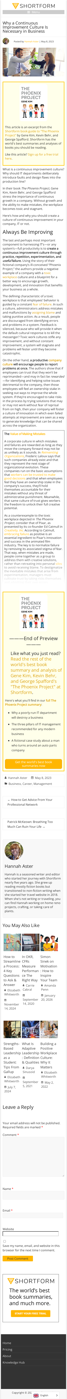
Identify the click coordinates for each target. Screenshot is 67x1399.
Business (15, 784)
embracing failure (16, 534)
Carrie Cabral (28, 987)
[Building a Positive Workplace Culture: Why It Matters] (49, 1022)
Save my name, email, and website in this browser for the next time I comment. (31, 1248)
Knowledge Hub (14, 1362)
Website (8, 1229)
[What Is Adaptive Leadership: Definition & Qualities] (30, 1022)
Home (7, 1343)
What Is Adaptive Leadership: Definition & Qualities (30, 1053)
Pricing (7, 1349)
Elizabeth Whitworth (12, 992)
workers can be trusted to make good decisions (29, 476)
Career (27, 784)
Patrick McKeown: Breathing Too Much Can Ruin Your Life (30, 824)
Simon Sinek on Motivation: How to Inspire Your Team (48, 968)
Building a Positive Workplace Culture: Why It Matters (48, 1055)
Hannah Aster (31, 41)
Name (8, 1189)
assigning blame (43, 312)
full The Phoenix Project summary (30, 702)
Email (8, 1210)
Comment (11, 1135)
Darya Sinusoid (29, 1070)
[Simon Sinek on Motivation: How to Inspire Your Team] (49, 935)
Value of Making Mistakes (27, 434)
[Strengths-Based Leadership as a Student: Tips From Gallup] (12, 1022)
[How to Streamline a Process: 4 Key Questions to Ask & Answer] (12, 935)
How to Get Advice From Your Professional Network (29, 802)
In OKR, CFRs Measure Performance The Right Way (30, 968)
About (7, 1356)
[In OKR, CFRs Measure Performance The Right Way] (30, 935)
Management (43, 784)
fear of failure (42, 304)
